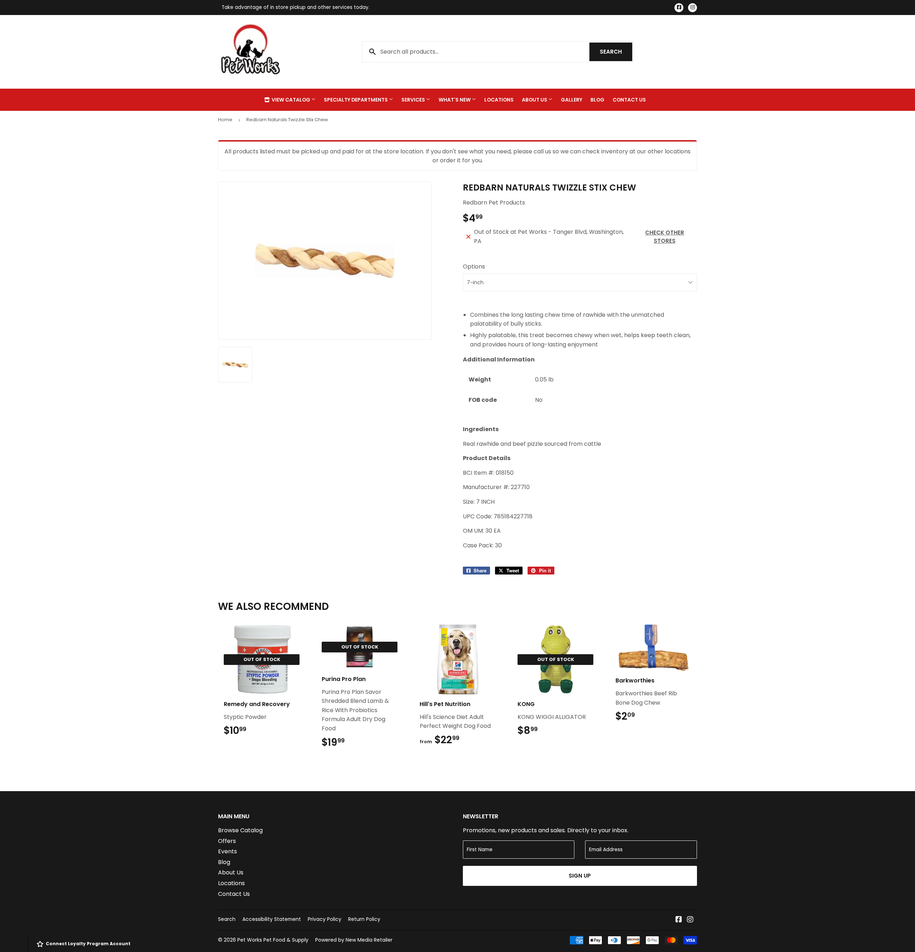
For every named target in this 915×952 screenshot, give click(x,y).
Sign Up (580, 875)
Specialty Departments (356, 99)
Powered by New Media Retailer (353, 939)
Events (227, 851)
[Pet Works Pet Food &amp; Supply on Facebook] (679, 920)
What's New (455, 99)
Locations (499, 99)
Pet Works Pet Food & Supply (272, 939)
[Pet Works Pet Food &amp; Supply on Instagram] (690, 920)
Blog (597, 99)
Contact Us (629, 99)
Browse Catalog (240, 830)
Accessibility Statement (271, 919)
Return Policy (364, 919)
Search (616, 51)
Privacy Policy (324, 919)
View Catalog (291, 99)
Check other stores (664, 237)
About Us (535, 99)
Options (474, 266)
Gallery (571, 99)
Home (225, 119)
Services (413, 99)
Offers (227, 841)
